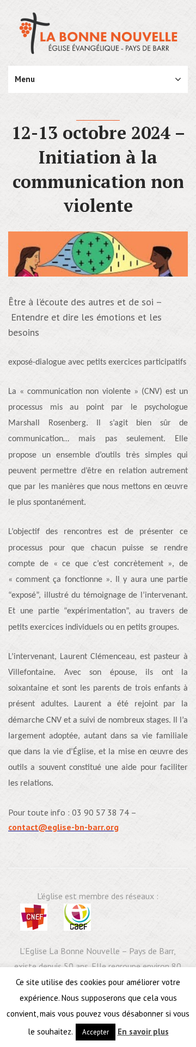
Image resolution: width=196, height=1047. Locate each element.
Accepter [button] (95, 1032)
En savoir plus (143, 1031)
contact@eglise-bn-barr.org (63, 827)
